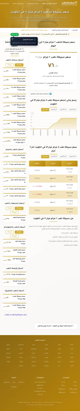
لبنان (46, 344)
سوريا (8, 344)
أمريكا (21, 361)
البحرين (21, 353)
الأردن (59, 344)
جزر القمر (33, 357)
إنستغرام (6, 382)
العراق (8, 349)
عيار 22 (63, 382)
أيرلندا (71, 366)
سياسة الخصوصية (40, 391)
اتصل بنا (40, 388)
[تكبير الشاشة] (32, 113)
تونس (46, 357)
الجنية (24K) (73, 392)
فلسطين (21, 344)
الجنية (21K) (62, 389)
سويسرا (21, 366)
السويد (34, 361)
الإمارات (46, 353)
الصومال (71, 361)
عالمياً (71, 344)
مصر (33, 344)
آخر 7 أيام (45, 109)
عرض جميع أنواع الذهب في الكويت (16, 315)
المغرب (59, 357)
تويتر (14, 382)
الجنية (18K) (62, 392)
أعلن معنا (40, 394)
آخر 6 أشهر (73, 109)
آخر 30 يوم (54, 109)
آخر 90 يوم (63, 109)
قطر (33, 353)
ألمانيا (46, 349)
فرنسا (59, 361)
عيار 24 (19, 65)
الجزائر (72, 357)
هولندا (8, 361)
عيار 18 (14, 212)
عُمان (71, 349)
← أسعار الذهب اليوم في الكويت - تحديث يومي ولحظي (56, 326)
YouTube (14, 387)
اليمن (59, 353)
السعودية (33, 349)
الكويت (59, 349)
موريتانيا (8, 357)
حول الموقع (40, 385)
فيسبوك (21, 382)
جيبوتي (21, 357)
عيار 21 (10, 65)
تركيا (21, 349)
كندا (59, 366)
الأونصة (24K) (73, 389)
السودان (8, 353)
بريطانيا (46, 366)
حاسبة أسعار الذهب (40, 382)
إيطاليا (46, 361)
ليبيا (72, 353)
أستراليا (34, 366)
